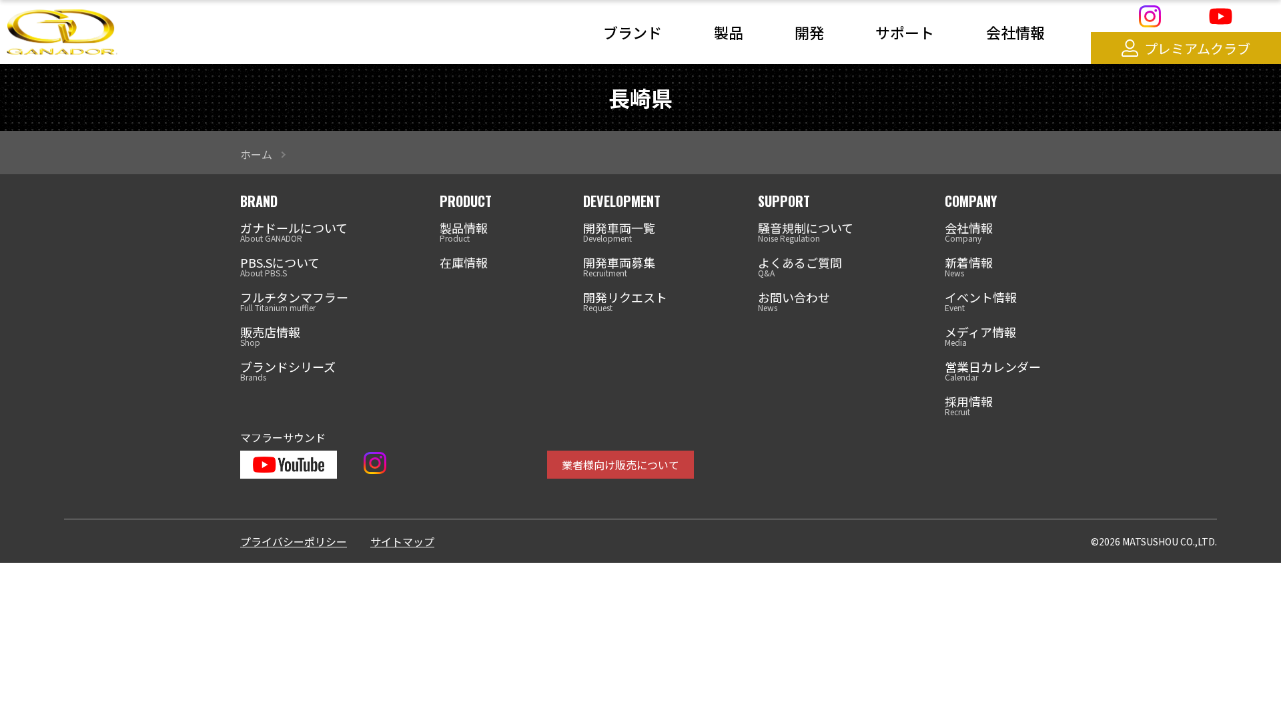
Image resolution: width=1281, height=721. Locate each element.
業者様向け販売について (620, 465)
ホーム (256, 154)
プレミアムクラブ (1197, 48)
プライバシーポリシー (293, 541)
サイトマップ (402, 541)
